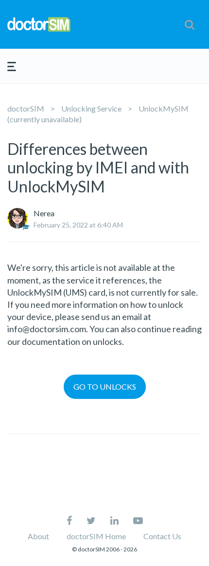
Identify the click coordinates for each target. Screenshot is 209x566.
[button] (189, 24)
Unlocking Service (91, 108)
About (38, 536)
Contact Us (162, 536)
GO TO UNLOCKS (104, 386)
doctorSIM (25, 108)
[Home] (38, 24)
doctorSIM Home (96, 536)
